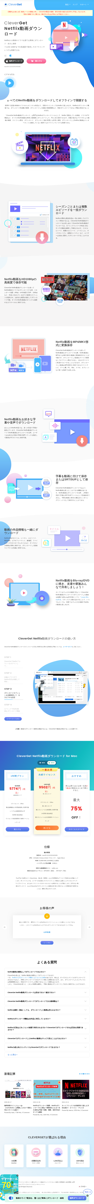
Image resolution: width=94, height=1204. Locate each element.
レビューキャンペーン (38, 1184)
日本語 (83, 1186)
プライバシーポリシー (24, 1182)
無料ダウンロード (77, 1198)
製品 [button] (67, 4)
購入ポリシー (36, 1182)
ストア (75, 4)
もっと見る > (12, 1055)
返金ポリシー (44, 1182)
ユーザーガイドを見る (13, 719)
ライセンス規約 (53, 1182)
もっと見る (47, 942)
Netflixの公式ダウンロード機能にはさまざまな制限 (29, 977)
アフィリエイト (26, 1184)
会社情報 (68, 1182)
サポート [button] (83, 4)
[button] (4, 927)
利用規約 (62, 1182)
